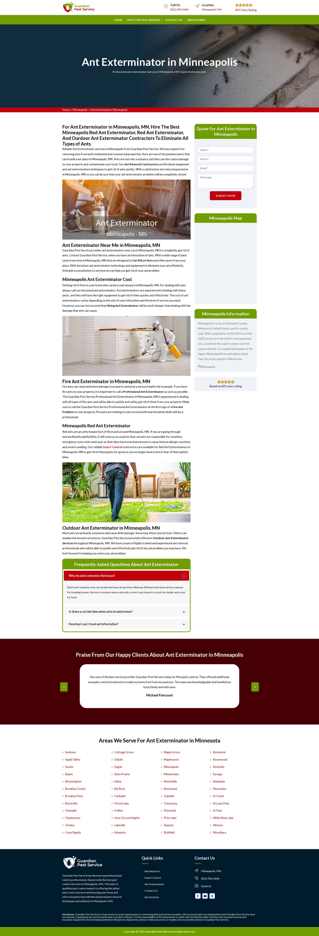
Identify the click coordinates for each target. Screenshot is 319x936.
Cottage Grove (124, 752)
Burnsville (71, 803)
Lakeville (119, 825)
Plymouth (170, 810)
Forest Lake (121, 803)
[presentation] (64, 686)
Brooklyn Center (75, 788)
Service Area (196, 19)
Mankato (120, 832)
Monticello (170, 781)
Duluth (118, 759)
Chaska (69, 825)
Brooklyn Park (74, 796)
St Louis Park (221, 803)
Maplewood (171, 759)
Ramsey (169, 825)
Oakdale (169, 796)
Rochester (219, 752)
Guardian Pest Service (158, 931)
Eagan (118, 767)
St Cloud (218, 796)
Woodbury (219, 832)
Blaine (69, 774)
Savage (217, 774)
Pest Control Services (143, 19)
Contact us (173, 19)
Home (118, 19)
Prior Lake (170, 818)
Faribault (120, 796)
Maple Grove (172, 752)
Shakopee (219, 781)
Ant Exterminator (154, 884)
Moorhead (170, 788)
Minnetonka (171, 774)
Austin (69, 767)
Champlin (71, 810)
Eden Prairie (122, 774)
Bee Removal (152, 871)
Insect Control (153, 877)
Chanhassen (72, 818)
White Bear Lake (223, 818)
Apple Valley (72, 759)
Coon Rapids (73, 832)
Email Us (206, 886)
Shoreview (219, 788)
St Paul (217, 810)
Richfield (169, 832)
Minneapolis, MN (212, 9)
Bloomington (73, 781)
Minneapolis (80, 109)
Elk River (119, 788)
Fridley (118, 810)
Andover (70, 752)
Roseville (218, 767)
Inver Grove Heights (127, 818)
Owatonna (170, 803)
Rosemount (220, 759)
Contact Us (151, 890)
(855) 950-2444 (179, 9)
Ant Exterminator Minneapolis (109, 109)
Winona (218, 825)
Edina (117, 781)
